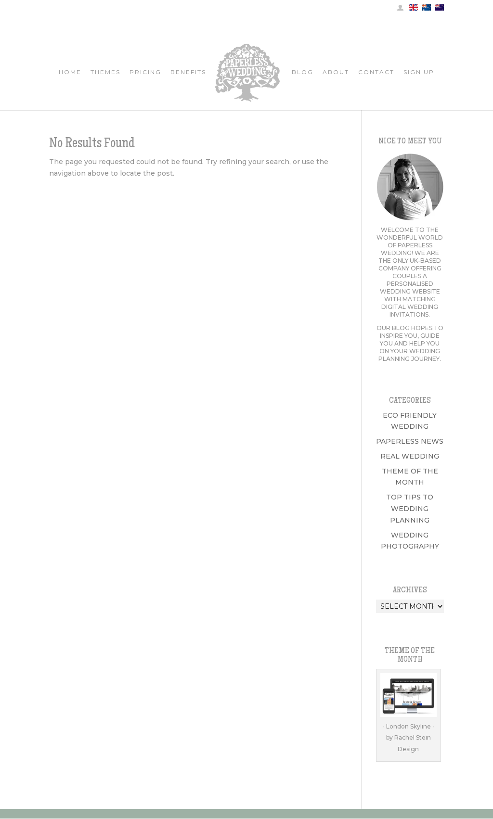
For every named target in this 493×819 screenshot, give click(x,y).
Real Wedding (409, 456)
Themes (105, 72)
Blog (302, 72)
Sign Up (418, 72)
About (336, 72)
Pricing (145, 72)
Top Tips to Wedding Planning (409, 509)
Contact (376, 72)
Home (70, 72)
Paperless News (409, 441)
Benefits (188, 72)
